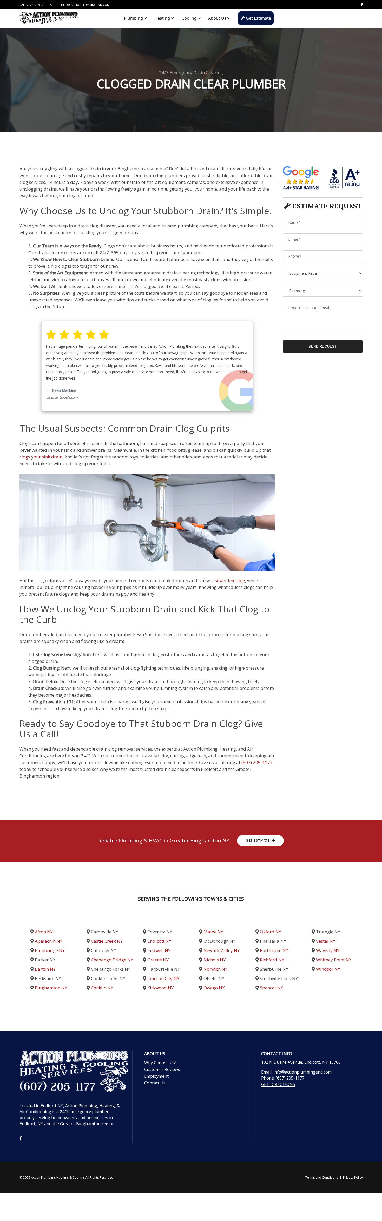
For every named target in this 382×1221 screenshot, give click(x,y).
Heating (162, 18)
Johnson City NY (163, 978)
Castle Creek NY (107, 941)
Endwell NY (158, 950)
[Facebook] (361, 5)
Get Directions (278, 1084)
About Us (217, 18)
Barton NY (45, 969)
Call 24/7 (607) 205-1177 (35, 5)
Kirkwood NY (160, 988)
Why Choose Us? (160, 1062)
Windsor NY (328, 969)
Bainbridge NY (50, 950)
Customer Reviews (162, 1069)
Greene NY (158, 960)
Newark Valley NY (221, 950)
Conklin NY (102, 988)
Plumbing (134, 18)
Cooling (190, 18)
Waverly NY (327, 950)
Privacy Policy (353, 1177)
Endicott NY (159, 941)
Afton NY (44, 932)
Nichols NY (214, 960)
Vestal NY (325, 941)
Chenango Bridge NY (112, 960)
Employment (156, 1076)
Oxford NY (270, 932)
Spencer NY (271, 988)
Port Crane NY (274, 950)
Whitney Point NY (333, 960)
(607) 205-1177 (257, 762)
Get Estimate (258, 18)
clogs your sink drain (40, 457)
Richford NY (272, 960)
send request (322, 346)
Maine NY (213, 932)
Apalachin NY (48, 941)
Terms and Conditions (321, 1177)
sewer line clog (230, 580)
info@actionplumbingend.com (85, 5)
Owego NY (214, 988)
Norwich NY (215, 969)
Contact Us (155, 1083)
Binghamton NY (51, 988)
